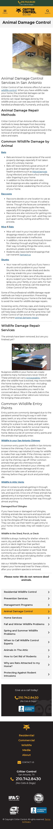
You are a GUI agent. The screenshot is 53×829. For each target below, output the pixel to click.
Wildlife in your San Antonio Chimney (20, 440)
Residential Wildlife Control (20, 592)
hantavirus (25, 254)
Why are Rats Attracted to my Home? (22, 665)
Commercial (26, 740)
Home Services (13, 617)
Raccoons (6, 194)
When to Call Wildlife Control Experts (21, 642)
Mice (3, 227)
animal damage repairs (26, 317)
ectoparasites (33, 378)
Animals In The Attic (16, 650)
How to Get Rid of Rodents (20, 656)
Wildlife (26, 745)
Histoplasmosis (39, 171)
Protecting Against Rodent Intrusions (20, 674)
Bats (3, 152)
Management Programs (18, 605)
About (26, 754)
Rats (11, 227)
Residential (26, 735)
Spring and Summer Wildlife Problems (21, 632)
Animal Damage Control (18, 611)
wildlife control (9, 90)
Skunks (5, 260)
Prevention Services (16, 598)
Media (26, 750)
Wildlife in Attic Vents (12, 482)
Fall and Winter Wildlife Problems (24, 624)
